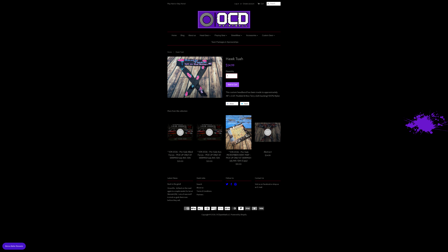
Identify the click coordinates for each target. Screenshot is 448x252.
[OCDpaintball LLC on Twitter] (227, 184)
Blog (182, 35)
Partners (200, 194)
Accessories (251, 35)
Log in (236, 3)
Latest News (172, 178)
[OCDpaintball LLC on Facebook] (231, 184)
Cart (262, 3)
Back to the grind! (174, 184)
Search (199, 184)
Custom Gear (267, 35)
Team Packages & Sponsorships (224, 42)
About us (192, 35)
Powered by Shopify (239, 215)
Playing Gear (220, 35)
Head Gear (204, 35)
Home (174, 35)
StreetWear (236, 35)
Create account (248, 3)
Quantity (230, 71)
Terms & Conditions (204, 191)
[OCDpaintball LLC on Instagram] (235, 184)
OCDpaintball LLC (223, 215)
